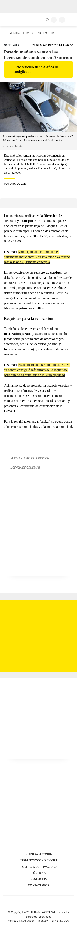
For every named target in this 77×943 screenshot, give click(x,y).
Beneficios (39, 879)
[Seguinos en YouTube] (41, 926)
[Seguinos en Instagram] (45, 926)
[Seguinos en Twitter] (36, 926)
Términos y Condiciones (38, 860)
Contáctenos (38, 885)
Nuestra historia (38, 854)
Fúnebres (39, 873)
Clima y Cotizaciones (40, 19)
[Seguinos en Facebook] (32, 926)
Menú (71, 19)
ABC (11, 19)
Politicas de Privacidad (39, 867)
